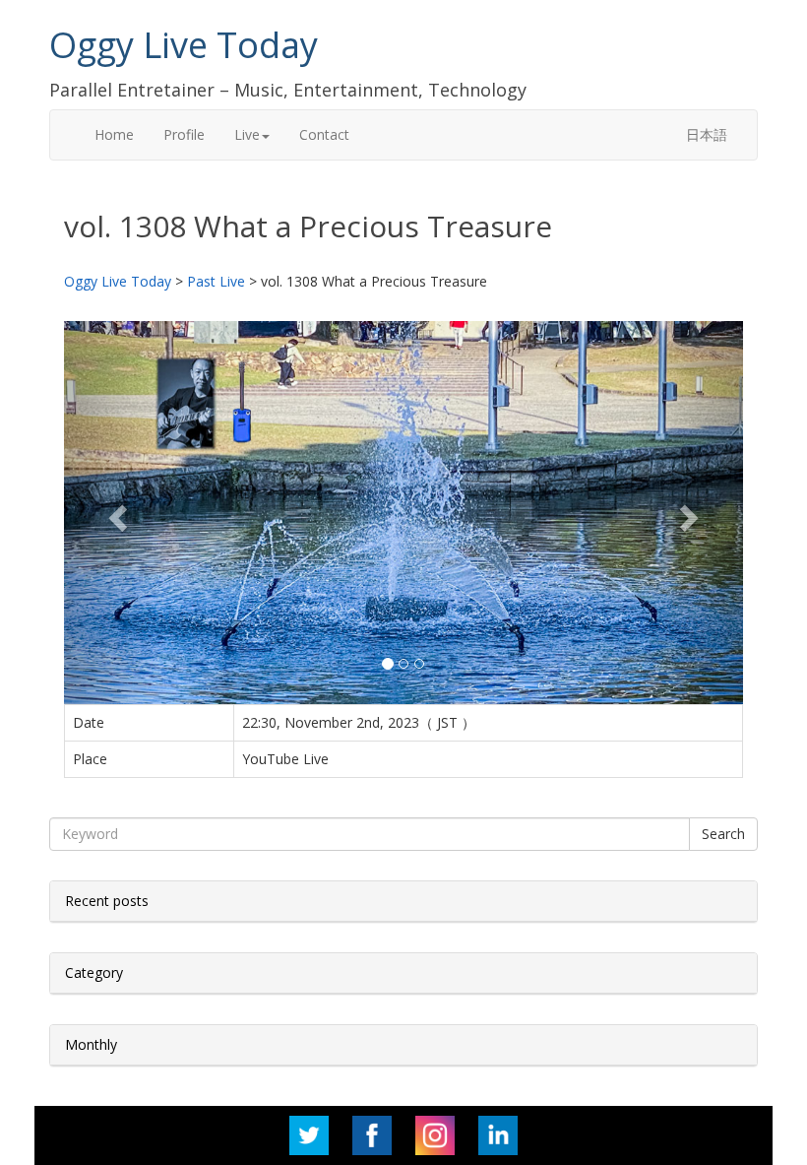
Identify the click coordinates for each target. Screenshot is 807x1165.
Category (94, 972)
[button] (115, 512)
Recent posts (107, 900)
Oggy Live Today (183, 45)
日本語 (706, 134)
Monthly (91, 1044)
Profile (184, 134)
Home (114, 134)
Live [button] (247, 134)
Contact (324, 134)
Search (723, 833)
